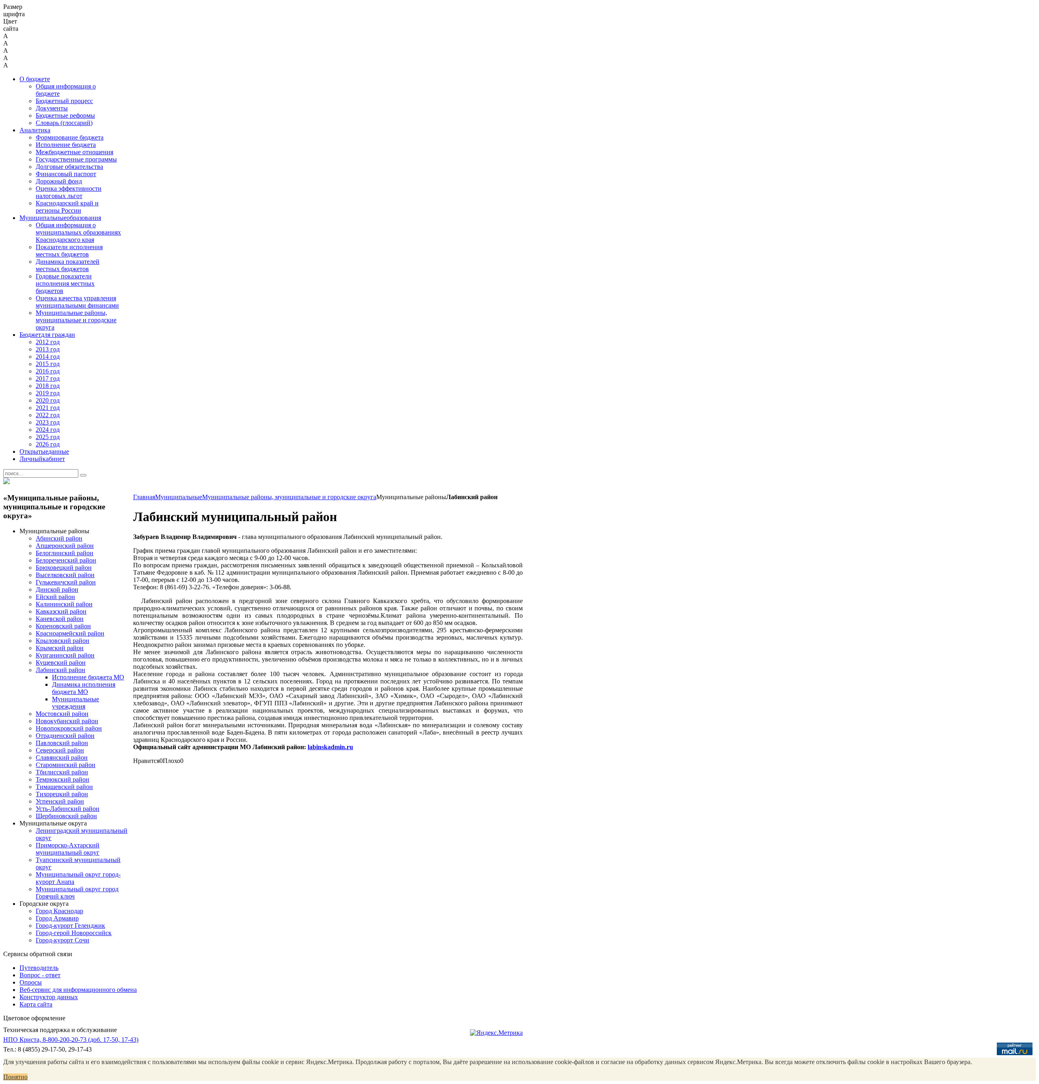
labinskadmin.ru (330, 746)
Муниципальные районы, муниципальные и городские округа (289, 497)
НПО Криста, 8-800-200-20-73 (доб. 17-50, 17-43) (70, 1039)
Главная (144, 497)
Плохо (171, 760)
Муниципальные (178, 497)
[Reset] (83, 475)
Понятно (15, 1076)
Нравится (146, 760)
